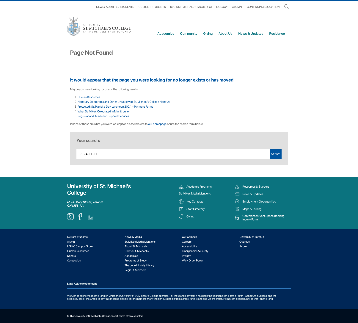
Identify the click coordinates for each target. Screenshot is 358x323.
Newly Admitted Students (115, 7)
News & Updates (250, 33)
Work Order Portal (192, 260)
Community (188, 33)
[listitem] (70, 219)
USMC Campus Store (80, 246)
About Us (225, 33)
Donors (71, 256)
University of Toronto (251, 237)
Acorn (243, 246)
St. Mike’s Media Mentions (195, 193)
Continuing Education (263, 7)
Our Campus (189, 237)
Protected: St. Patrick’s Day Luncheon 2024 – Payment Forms (115, 106)
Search (275, 154)
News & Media (133, 237)
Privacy (186, 256)
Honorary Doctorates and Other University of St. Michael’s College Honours (124, 102)
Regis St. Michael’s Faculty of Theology (199, 7)
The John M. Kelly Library (139, 265)
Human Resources (89, 97)
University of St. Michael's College (99, 189)
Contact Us (74, 260)
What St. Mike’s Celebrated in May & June (103, 111)
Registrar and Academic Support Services (103, 116)
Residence (277, 33)
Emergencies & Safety (195, 251)
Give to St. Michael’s (137, 251)
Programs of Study (136, 260)
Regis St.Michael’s (135, 270)
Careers (186, 241)
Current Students (152, 7)
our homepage (157, 124)
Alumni (237, 7)
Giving (208, 33)
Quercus (244, 241)
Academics (165, 33)
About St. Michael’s (136, 246)
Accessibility (189, 246)
